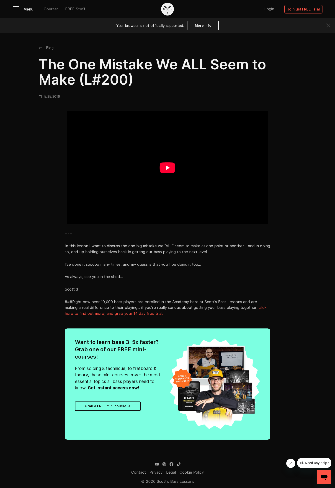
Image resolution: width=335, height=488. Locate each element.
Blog (49, 47)
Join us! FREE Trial (303, 9)
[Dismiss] (328, 25)
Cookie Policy (192, 472)
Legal (171, 472)
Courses (51, 9)
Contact (138, 472)
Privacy (155, 472)
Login (269, 9)
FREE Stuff (75, 9)
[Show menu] (16, 9)
